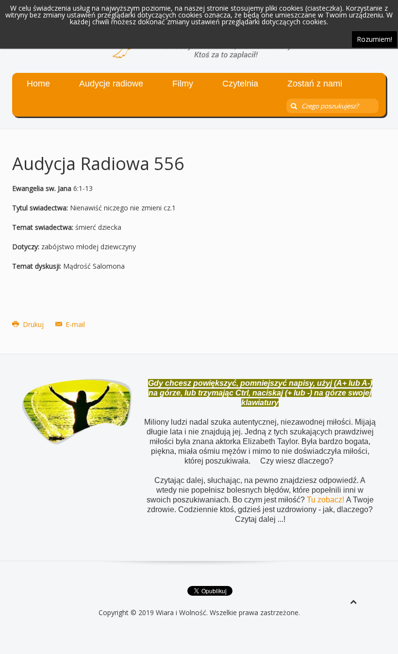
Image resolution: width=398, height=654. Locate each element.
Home (38, 83)
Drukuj (33, 324)
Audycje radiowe (111, 83)
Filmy (182, 83)
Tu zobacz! (326, 500)
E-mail (74, 324)
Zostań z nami (314, 83)
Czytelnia (240, 83)
